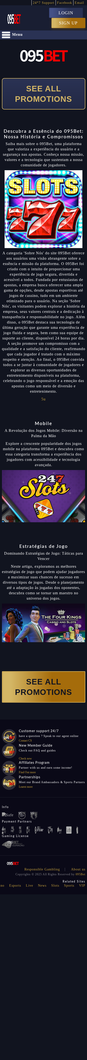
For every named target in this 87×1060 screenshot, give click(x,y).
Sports (69, 885)
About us (78, 869)
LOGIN (65, 12)
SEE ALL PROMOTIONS (43, 93)
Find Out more (27, 772)
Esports (15, 885)
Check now (25, 758)
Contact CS (25, 740)
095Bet (80, 874)
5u (43, 399)
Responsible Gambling (42, 869)
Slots (55, 885)
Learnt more (26, 786)
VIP (82, 885)
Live (29, 885)
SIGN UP (68, 23)
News (42, 885)
